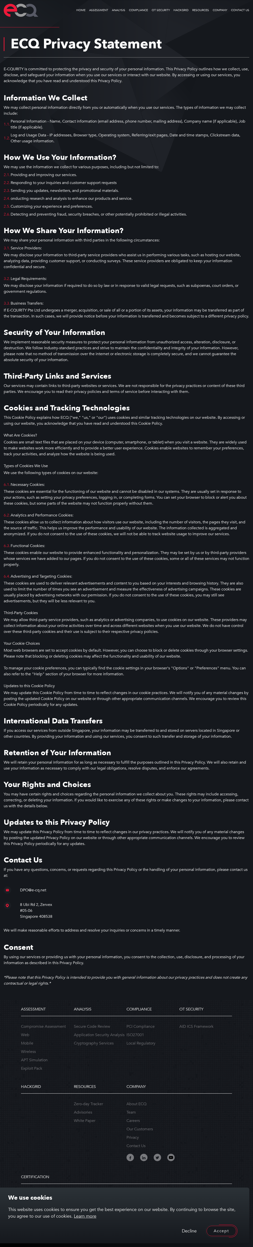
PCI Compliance (140, 1026)
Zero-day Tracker (88, 1104)
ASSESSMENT (98, 10)
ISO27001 (135, 1035)
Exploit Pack (31, 1068)
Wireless (28, 1051)
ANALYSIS (118, 10)
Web (25, 1035)
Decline (189, 1231)
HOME (80, 10)
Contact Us (136, 1146)
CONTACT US (240, 10)
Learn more (85, 1216)
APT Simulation (34, 1060)
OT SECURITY (161, 10)
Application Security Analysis (99, 1035)
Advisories (83, 1112)
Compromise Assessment (43, 1026)
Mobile (27, 1043)
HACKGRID (181, 10)
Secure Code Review (92, 1026)
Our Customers (139, 1129)
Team (131, 1112)
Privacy (132, 1137)
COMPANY (220, 10)
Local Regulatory (140, 1043)
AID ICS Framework (196, 1026)
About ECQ (136, 1104)
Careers (133, 1120)
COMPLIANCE (138, 10)
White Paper (84, 1120)
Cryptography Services (94, 1043)
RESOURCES (200, 10)
